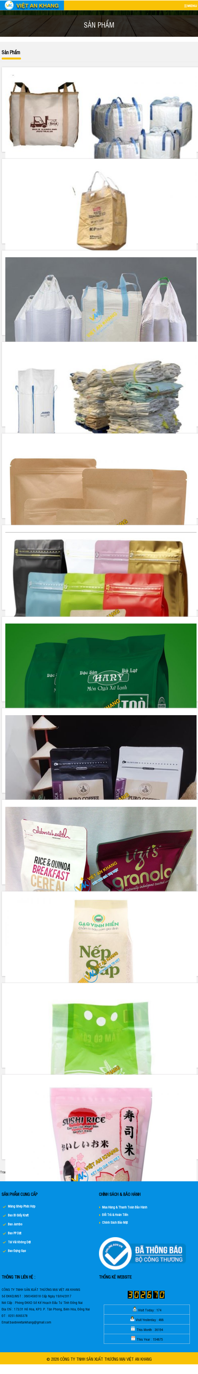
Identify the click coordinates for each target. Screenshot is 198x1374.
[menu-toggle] (191, 5)
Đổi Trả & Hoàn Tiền (115, 1214)
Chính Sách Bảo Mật (115, 1222)
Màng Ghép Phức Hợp (21, 1206)
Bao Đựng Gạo (17, 1251)
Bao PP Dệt (14, 1233)
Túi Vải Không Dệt (19, 1242)
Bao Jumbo (15, 1224)
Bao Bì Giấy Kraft (18, 1215)
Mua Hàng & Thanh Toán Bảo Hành (124, 1207)
